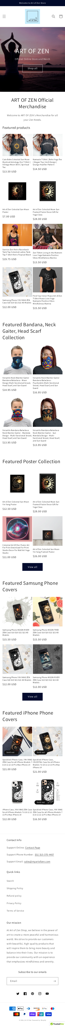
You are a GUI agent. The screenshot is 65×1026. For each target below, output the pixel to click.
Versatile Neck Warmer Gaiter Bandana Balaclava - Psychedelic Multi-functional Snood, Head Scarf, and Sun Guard (46, 383)
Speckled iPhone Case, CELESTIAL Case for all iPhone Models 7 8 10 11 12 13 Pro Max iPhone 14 (46, 763)
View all (32, 567)
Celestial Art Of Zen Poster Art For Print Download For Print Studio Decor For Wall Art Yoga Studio (16, 549)
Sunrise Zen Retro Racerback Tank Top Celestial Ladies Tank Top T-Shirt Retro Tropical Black (16, 252)
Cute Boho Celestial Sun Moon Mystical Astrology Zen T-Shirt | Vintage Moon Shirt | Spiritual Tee (16, 163)
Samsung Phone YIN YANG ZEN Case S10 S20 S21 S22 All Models (16, 301)
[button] (4, 16)
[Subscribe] (54, 981)
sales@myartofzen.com (37, 861)
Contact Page (32, 847)
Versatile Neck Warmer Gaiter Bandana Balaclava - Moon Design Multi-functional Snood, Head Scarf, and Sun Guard (16, 382)
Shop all (33, 68)
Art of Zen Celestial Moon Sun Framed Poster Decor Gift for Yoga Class (46, 212)
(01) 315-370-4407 (44, 854)
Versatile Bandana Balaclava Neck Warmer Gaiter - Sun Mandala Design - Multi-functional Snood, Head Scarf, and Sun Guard (46, 435)
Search (10, 880)
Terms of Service (15, 910)
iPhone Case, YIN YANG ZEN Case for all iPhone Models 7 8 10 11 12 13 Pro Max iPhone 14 (17, 812)
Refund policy (14, 895)
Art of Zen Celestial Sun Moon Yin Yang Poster (15, 503)
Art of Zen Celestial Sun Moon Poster (15, 210)
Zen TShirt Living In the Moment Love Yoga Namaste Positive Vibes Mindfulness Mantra (47, 255)
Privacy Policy (14, 903)
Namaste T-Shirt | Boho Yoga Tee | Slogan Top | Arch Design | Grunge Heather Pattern (47, 162)
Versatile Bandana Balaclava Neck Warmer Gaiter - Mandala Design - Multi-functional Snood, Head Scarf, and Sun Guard (17, 434)
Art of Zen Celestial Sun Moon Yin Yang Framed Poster (46, 550)
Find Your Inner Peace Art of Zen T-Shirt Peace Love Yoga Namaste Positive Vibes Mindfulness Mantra (47, 300)
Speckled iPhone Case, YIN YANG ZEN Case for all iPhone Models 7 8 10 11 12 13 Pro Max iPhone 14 (17, 762)
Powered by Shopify (39, 1020)
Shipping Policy (15, 888)
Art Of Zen (28, 1020)
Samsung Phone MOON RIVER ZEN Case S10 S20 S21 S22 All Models (15, 632)
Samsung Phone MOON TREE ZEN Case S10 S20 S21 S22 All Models (46, 632)
